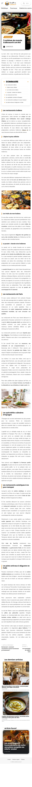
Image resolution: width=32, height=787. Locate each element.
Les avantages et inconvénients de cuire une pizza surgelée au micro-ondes (14, 746)
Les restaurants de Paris (11, 95)
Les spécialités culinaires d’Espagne (14, 97)
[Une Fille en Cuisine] (10, 3)
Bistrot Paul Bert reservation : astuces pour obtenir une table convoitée (15, 686)
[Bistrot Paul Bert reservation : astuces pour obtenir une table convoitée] (16, 673)
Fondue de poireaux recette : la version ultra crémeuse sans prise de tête (15, 717)
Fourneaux (8, 37)
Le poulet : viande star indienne (14, 92)
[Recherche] (24, 3)
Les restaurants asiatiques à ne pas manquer (16, 100)
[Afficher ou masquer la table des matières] (23, 82)
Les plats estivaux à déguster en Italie (14, 102)
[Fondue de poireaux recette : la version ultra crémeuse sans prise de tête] (16, 703)
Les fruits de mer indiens (12, 90)
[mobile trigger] (2, 3)
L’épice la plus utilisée (12, 87)
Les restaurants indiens (11, 85)
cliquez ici (25, 130)
